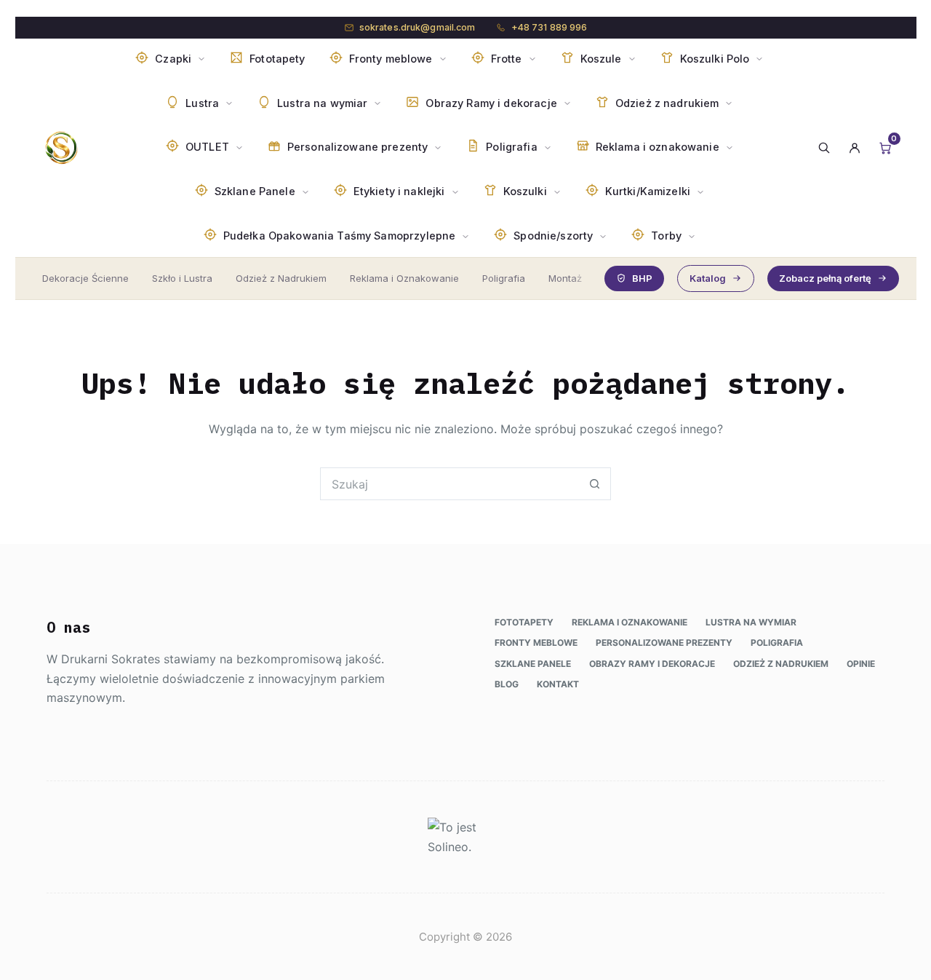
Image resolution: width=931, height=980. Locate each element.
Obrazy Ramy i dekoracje (652, 663)
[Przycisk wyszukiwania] (594, 483)
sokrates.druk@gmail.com (417, 27)
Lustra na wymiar (751, 622)
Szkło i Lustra (182, 278)
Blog (507, 684)
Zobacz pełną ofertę (825, 278)
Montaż (565, 278)
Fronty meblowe (536, 642)
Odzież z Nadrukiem (281, 278)
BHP (642, 278)
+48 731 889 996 (549, 27)
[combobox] (450, 483)
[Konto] (854, 148)
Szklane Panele (533, 663)
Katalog (708, 278)
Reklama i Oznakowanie (404, 278)
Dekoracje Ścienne (85, 278)
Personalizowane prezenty (664, 642)
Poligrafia (503, 278)
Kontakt (558, 684)
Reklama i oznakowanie (629, 622)
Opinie (861, 663)
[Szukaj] (824, 148)
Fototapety (524, 622)
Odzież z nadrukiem (780, 663)
